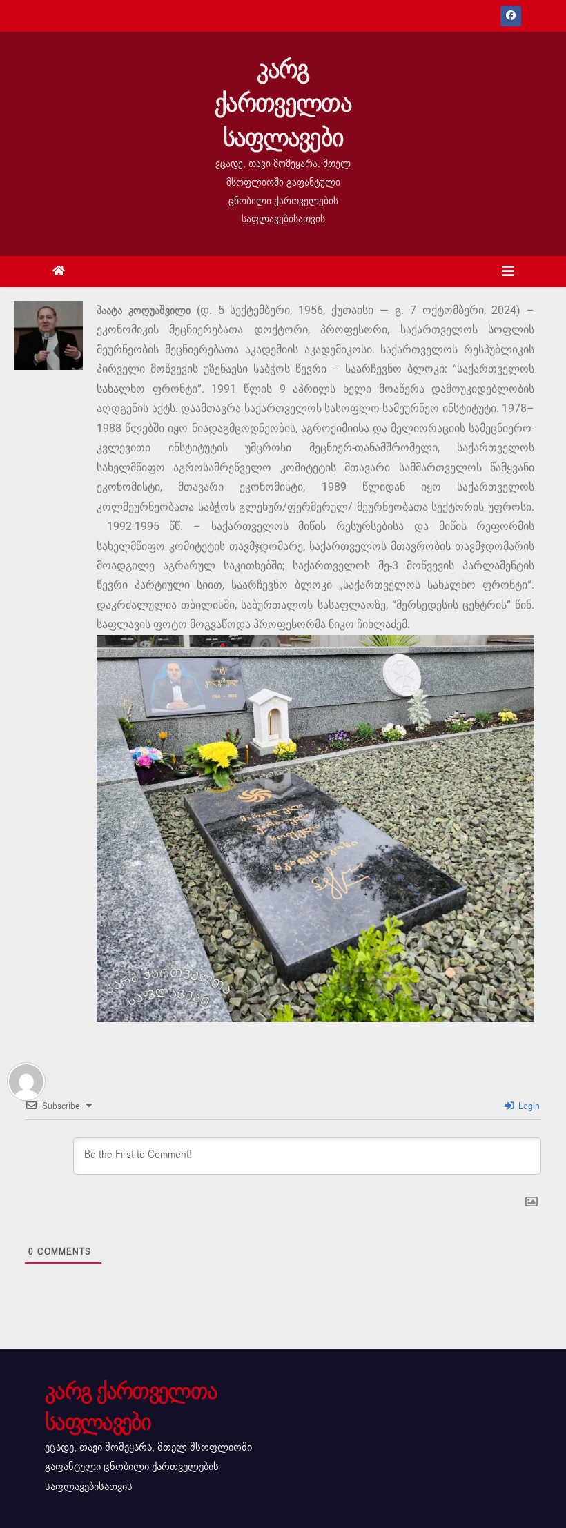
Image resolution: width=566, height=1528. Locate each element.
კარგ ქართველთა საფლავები (283, 103)
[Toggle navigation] (508, 271)
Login (528, 1106)
